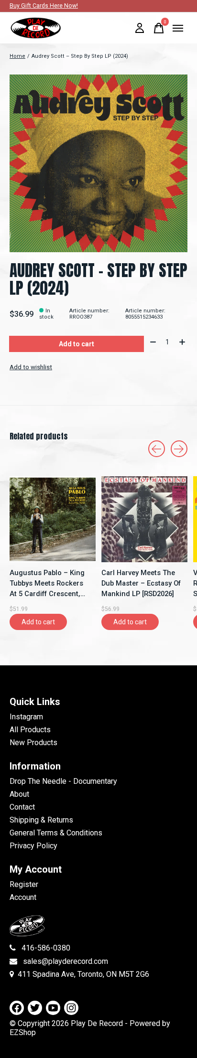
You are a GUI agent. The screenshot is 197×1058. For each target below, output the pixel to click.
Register (24, 884)
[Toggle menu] (177, 28)
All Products (30, 729)
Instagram (26, 716)
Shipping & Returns (41, 819)
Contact (22, 807)
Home (17, 56)
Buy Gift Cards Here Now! (44, 5)
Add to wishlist (31, 367)
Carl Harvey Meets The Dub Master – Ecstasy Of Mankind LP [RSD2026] (141, 583)
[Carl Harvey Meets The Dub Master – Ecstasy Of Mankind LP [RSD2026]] (144, 519)
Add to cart (76, 344)
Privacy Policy (33, 845)
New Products (33, 742)
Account (23, 897)
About (19, 794)
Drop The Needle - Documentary (63, 781)
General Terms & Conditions (56, 832)
